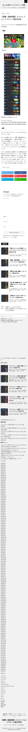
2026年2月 (3, 472)
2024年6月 (3, 506)
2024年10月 (3, 499)
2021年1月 (3, 576)
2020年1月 (3, 597)
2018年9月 (3, 624)
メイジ (2, 694)
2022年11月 (3, 538)
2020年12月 (3, 578)
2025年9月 (3, 480)
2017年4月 (3, 653)
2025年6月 (3, 485)
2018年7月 (3, 628)
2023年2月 (3, 533)
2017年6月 (3, 650)
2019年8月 (3, 605)
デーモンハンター (5, 684)
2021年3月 (3, 573)
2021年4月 (3, 571)
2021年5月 (3, 569)
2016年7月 (3, 669)
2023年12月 (3, 516)
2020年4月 (3, 592)
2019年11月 (3, 600)
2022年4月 (3, 550)
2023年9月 (3, 521)
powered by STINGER (16, 729)
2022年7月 (3, 545)
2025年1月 (3, 494)
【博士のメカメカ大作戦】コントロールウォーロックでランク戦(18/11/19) (17, 250)
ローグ (2, 698)
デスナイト (3, 682)
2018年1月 (3, 638)
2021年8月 (3, 564)
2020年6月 (3, 588)
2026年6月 (3, 465)
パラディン (3, 691)
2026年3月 (3, 470)
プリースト (3, 692)
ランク (8, 167)
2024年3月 (3, 511)
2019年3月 (3, 614)
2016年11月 (3, 662)
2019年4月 (3, 612)
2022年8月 (3, 544)
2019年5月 (3, 610)
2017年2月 (3, 657)
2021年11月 (3, 559)
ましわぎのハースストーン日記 (14, 5)
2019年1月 (3, 617)
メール (5, 221)
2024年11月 (3, 497)
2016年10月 (3, 664)
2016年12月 (3, 660)
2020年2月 (3, 595)
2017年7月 (3, 648)
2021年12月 (3, 557)
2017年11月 (3, 641)
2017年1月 (3, 658)
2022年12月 (3, 537)
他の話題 (3, 701)
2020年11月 (3, 580)
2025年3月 (3, 490)
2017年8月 (3, 646)
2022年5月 (3, 549)
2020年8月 (3, 585)
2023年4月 (3, 530)
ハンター (3, 689)
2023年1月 (3, 535)
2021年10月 (3, 561)
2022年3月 (3, 552)
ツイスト (3, 680)
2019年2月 (3, 616)
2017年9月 (3, 645)
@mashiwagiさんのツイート (8, 419)
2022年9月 (3, 542)
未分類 (2, 703)
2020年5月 (3, 590)
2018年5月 (3, 631)
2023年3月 (3, 532)
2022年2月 (3, 554)
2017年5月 (3, 652)
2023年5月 (3, 528)
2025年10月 (3, 478)
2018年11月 (3, 621)
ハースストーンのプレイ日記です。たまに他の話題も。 (14, 724)
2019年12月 (3, 598)
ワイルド (3, 699)
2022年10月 (3, 540)
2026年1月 (3, 473)
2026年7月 (3, 463)
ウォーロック (4, 677)
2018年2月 (3, 636)
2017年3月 (3, 655)
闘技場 (2, 706)
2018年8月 (3, 626)
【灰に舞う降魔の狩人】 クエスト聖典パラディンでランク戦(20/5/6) (18, 284)
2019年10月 (3, 602)
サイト (4, 226)
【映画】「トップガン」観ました (13, 306)
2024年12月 (3, 496)
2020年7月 (3, 586)
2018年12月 (3, 619)
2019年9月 (3, 604)
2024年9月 (3, 501)
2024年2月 (3, 513)
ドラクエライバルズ (12, 715)
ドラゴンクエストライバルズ (7, 686)
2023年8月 (3, 523)
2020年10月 (3, 581)
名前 (5, 216)
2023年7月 (3, 525)
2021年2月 (3, 574)
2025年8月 (3, 482)
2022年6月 (3, 547)
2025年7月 (3, 484)
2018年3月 (3, 634)
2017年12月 (3, 640)
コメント (6, 198)
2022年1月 (3, 556)
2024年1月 (3, 514)
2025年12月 (3, 475)
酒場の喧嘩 (3, 704)
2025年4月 (3, 489)
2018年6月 (3, 629)
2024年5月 (3, 508)
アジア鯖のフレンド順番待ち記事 (8, 458)
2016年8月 (3, 667)
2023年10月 (3, 520)
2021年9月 (3, 562)
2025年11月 (3, 477)
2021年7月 (3, 566)
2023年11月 (3, 518)
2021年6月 (3, 568)
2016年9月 (3, 665)
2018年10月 (3, 622)
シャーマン (3, 679)
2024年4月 (3, 509)
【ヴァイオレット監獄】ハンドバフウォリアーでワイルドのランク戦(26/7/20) (18, 398)
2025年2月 (3, 492)
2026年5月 (3, 466)
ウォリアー (3, 675)
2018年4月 (3, 633)
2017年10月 (3, 643)
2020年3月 (3, 593)
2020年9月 (3, 583)
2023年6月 (3, 526)
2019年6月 (3, 609)
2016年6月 (3, 670)
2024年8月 (3, 502)
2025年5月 (3, 487)
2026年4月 (3, 468)
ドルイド (4, 167)
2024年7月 (3, 504)
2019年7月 (3, 607)
